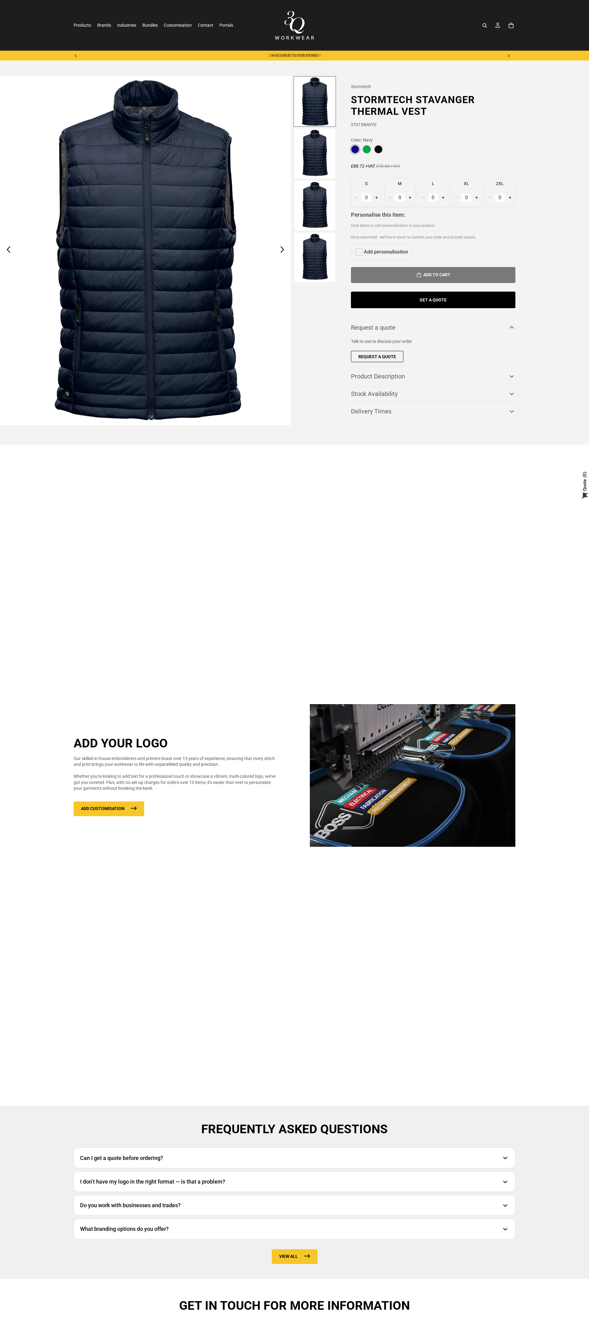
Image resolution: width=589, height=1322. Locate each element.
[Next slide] (508, 55)
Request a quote (373, 327)
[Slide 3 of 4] (314, 205)
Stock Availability (374, 393)
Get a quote (433, 299)
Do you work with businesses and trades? (130, 1205)
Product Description (378, 376)
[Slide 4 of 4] (314, 257)
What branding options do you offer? (124, 1229)
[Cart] (511, 25)
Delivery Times (371, 411)
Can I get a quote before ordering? (121, 1158)
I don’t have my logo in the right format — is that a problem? (152, 1181)
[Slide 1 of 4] (314, 101)
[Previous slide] (76, 55)
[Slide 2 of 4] (314, 153)
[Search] (484, 25)
